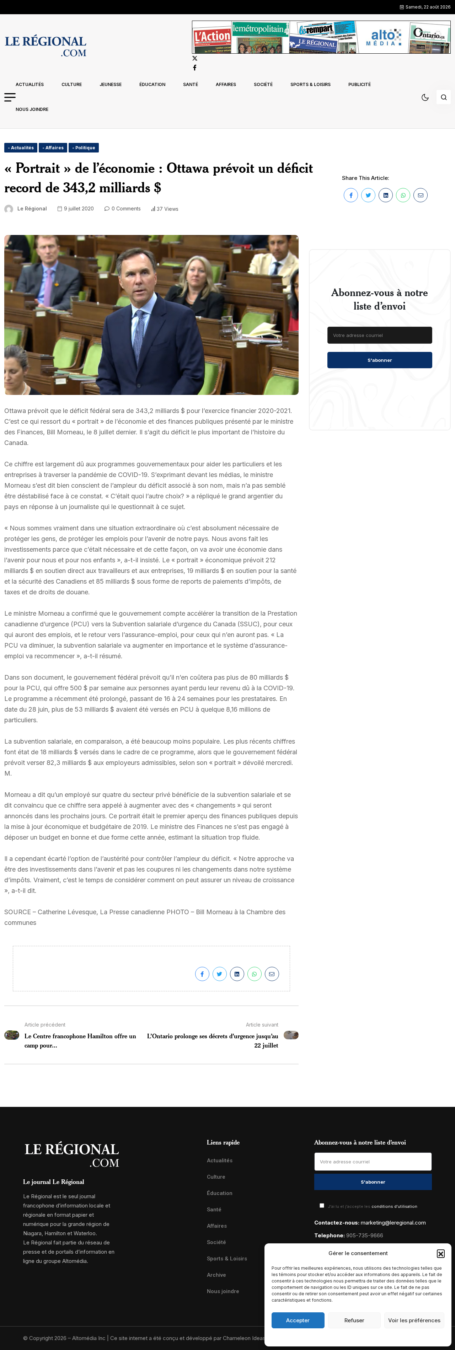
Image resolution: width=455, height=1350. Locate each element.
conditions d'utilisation (394, 1206)
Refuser (354, 1320)
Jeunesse (111, 84)
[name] (45, 46)
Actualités (30, 84)
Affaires (226, 84)
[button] (440, 1253)
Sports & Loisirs (310, 84)
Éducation (152, 84)
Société (263, 84)
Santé (190, 84)
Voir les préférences (414, 1320)
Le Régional (32, 208)
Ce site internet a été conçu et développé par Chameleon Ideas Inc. (193, 1338)
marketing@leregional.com (393, 1222)
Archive (216, 1275)
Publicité (359, 84)
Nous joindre (32, 109)
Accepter (298, 1320)
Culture (71, 84)
